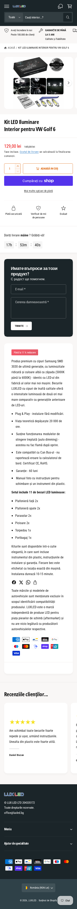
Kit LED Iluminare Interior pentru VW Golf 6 (43, 47)
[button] (6, 6)
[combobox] (48, 17)
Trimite (19, 325)
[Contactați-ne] (60, 6)
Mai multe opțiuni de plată (38, 190)
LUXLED (32, 900)
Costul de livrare (29, 151)
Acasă (11, 47)
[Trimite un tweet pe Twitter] (21, 582)
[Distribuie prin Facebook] (13, 582)
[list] (38, 34)
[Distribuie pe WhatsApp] (28, 582)
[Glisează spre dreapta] (68, 83)
